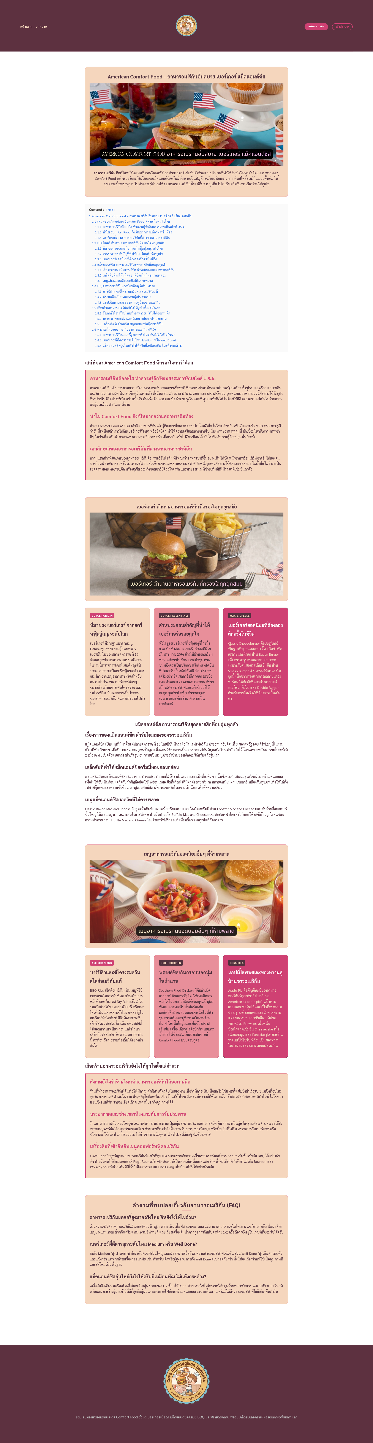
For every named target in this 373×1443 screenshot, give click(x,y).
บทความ (41, 26)
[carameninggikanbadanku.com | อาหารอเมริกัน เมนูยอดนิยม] (186, 25)
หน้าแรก (26, 26)
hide (110, 209)
